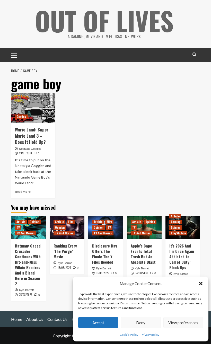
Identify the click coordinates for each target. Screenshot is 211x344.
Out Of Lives (104, 21)
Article (20, 222)
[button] (200, 283)
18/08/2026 (64, 268)
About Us (34, 319)
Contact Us (57, 319)
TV (18, 227)
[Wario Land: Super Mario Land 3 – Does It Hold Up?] (33, 108)
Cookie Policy (129, 335)
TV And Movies (25, 233)
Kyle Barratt (26, 290)
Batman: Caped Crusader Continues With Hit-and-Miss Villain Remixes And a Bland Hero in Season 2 (28, 264)
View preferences (183, 322)
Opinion (34, 222)
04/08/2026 (141, 273)
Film (70, 222)
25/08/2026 (25, 295)
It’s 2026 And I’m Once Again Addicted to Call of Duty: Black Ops (181, 256)
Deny (140, 322)
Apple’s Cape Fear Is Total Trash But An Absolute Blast (143, 254)
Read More (23, 191)
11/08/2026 (102, 273)
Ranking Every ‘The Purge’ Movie (65, 251)
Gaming (21, 116)
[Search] (194, 54)
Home (16, 319)
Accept (98, 322)
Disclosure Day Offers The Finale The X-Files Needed (104, 254)
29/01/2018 (25, 153)
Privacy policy (150, 335)
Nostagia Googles (30, 148)
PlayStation (178, 233)
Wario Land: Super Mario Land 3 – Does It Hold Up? (31, 135)
